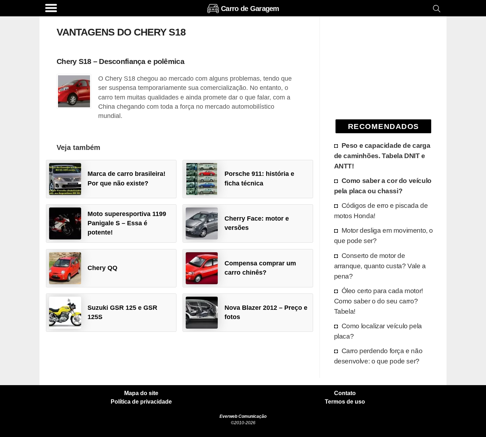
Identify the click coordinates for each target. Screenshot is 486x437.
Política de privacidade (141, 402)
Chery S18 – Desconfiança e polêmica (120, 61)
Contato (345, 393)
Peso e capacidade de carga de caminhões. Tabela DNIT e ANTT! (382, 155)
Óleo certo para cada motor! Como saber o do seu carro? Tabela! (378, 301)
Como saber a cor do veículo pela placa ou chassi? (383, 186)
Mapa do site (141, 393)
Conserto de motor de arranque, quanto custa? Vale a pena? (380, 266)
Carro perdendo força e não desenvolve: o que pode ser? (378, 356)
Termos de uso (345, 402)
